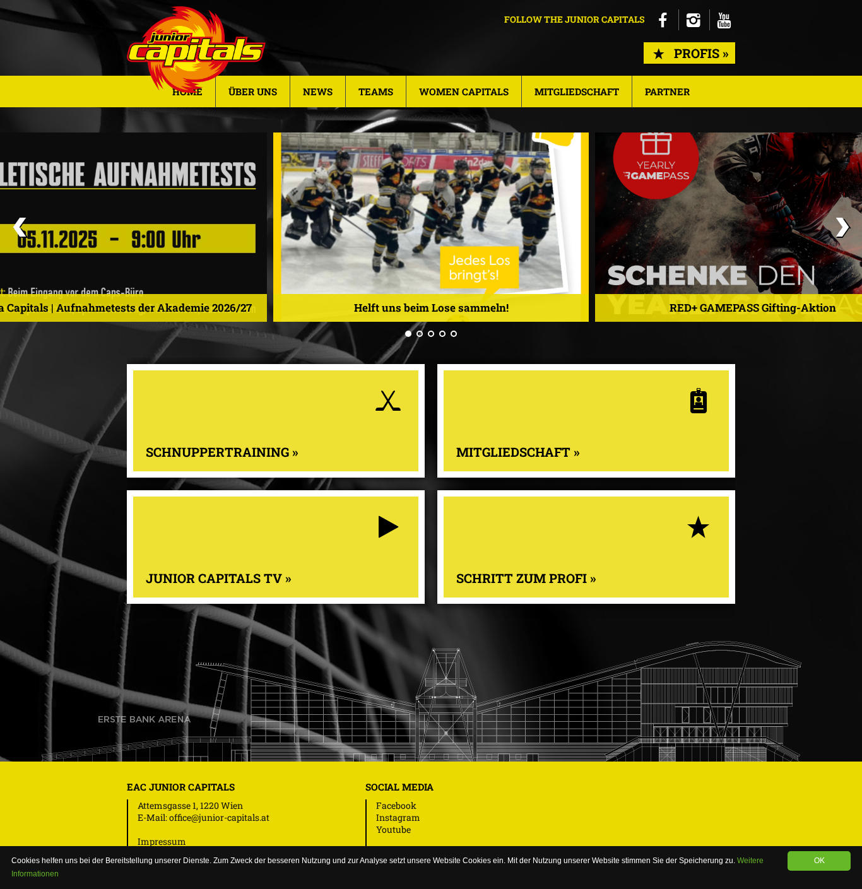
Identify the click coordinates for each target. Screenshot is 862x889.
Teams (375, 91)
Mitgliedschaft (576, 91)
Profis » (698, 53)
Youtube (393, 829)
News (318, 91)
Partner (667, 91)
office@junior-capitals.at (219, 817)
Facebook (396, 805)
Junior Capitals (196, 49)
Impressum (162, 841)
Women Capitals (464, 91)
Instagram (398, 817)
